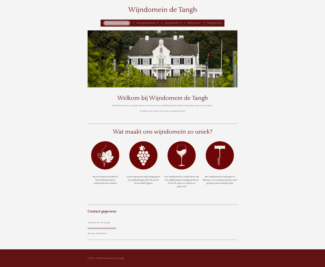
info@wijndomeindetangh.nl (102, 228)
